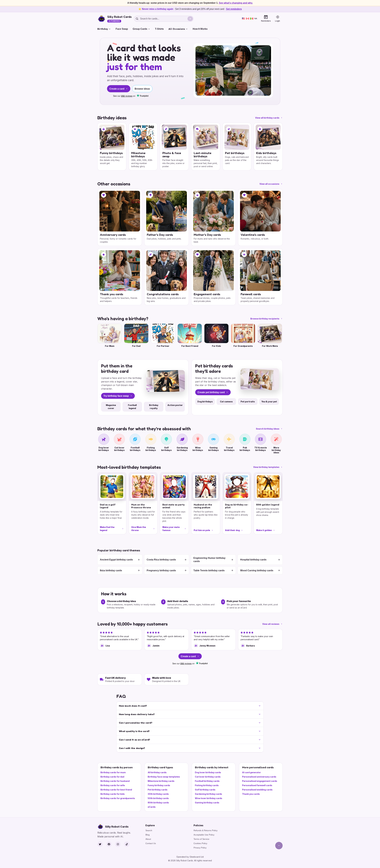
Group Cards (140, 29)
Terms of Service (201, 839)
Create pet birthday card (211, 392)
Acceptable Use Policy (204, 835)
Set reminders (234, 9)
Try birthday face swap (116, 396)
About (148, 839)
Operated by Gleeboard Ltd (190, 857)
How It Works (200, 29)
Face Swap (122, 29)
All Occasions (176, 28)
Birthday (102, 28)
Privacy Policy (200, 847)
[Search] (190, 18)
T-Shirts (159, 29)
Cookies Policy (200, 843)
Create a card (116, 89)
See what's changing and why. (236, 3)
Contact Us (150, 843)
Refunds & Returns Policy (205, 830)
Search (148, 830)
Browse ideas (142, 89)
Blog (147, 835)
